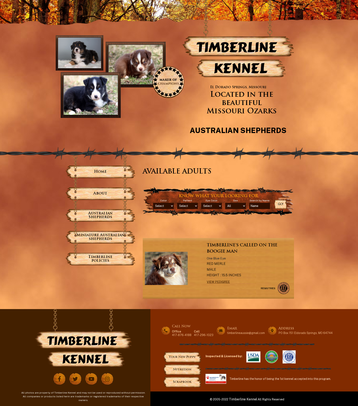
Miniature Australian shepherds (100, 237)
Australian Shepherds (100, 215)
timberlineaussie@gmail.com (246, 332)
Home (100, 172)
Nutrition (182, 369)
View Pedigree (218, 282)
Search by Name (260, 200)
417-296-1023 (203, 333)
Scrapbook (182, 382)
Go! (280, 204)
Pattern (187, 200)
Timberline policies (100, 259)
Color (163, 200)
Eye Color (212, 200)
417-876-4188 (181, 333)
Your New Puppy (182, 357)
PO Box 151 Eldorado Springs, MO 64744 (305, 332)
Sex (235, 200)
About (100, 194)
